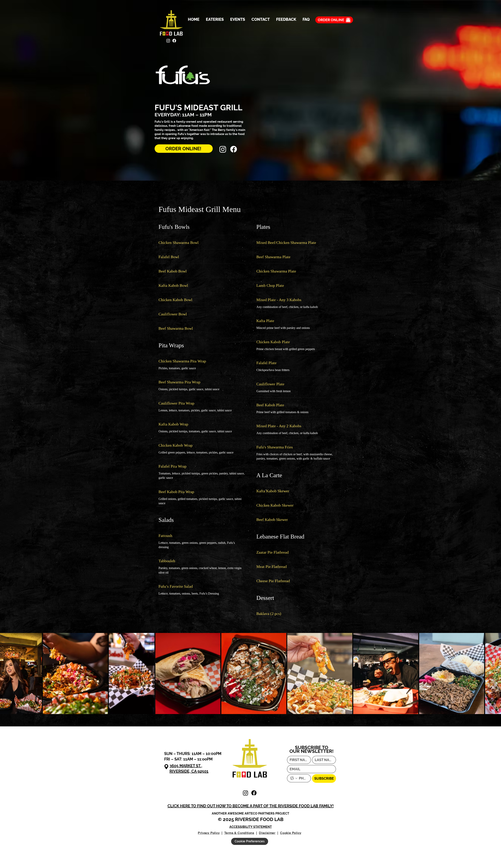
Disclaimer (267, 833)
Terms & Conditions (239, 833)
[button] (251, 806)
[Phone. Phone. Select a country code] (294, 778)
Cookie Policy (290, 833)
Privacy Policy (209, 833)
